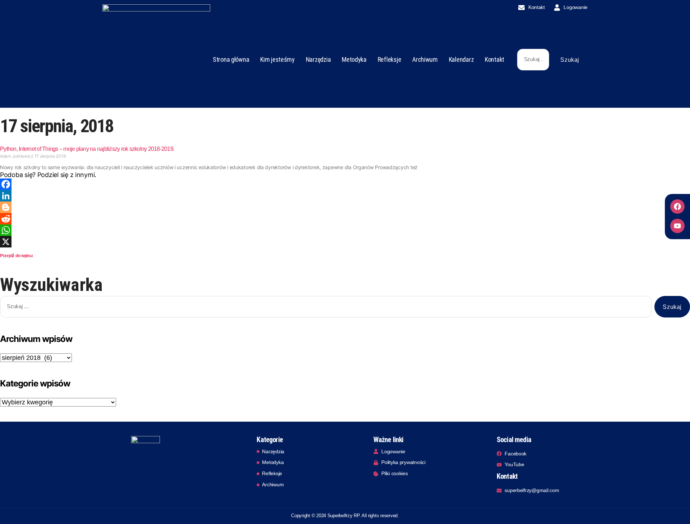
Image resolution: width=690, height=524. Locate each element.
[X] (345, 241)
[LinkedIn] (345, 195)
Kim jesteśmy (277, 59)
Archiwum (425, 59)
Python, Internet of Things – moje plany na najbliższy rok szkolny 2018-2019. (87, 148)
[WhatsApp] (345, 230)
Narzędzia (318, 59)
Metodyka (354, 59)
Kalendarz (461, 59)
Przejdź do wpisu (16, 255)
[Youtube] (677, 226)
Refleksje (389, 59)
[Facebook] (677, 206)
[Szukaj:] (531, 61)
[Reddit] (345, 218)
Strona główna (231, 59)
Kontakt (494, 59)
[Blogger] (345, 207)
